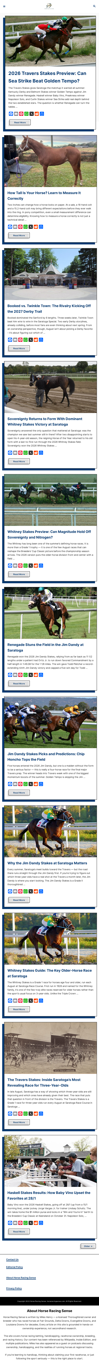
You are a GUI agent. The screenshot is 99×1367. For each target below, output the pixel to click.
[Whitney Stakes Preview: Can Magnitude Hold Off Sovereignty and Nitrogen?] (50, 500)
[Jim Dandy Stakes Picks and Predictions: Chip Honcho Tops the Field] (50, 722)
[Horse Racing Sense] (49, 6)
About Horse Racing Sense (21, 1277)
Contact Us (12, 1259)
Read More (22, 123)
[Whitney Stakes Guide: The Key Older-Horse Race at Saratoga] (50, 939)
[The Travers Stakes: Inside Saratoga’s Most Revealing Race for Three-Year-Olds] (50, 1048)
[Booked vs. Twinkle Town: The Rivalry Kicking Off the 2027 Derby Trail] (50, 274)
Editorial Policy (14, 1267)
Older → (88, 1246)
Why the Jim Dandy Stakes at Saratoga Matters (47, 863)
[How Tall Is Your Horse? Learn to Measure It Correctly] (50, 161)
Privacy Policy (14, 1288)
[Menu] (4, 6)
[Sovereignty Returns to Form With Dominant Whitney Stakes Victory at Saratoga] (50, 387)
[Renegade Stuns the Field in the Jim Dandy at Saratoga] (50, 613)
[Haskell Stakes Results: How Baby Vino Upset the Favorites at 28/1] (50, 1161)
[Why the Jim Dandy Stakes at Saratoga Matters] (50, 831)
